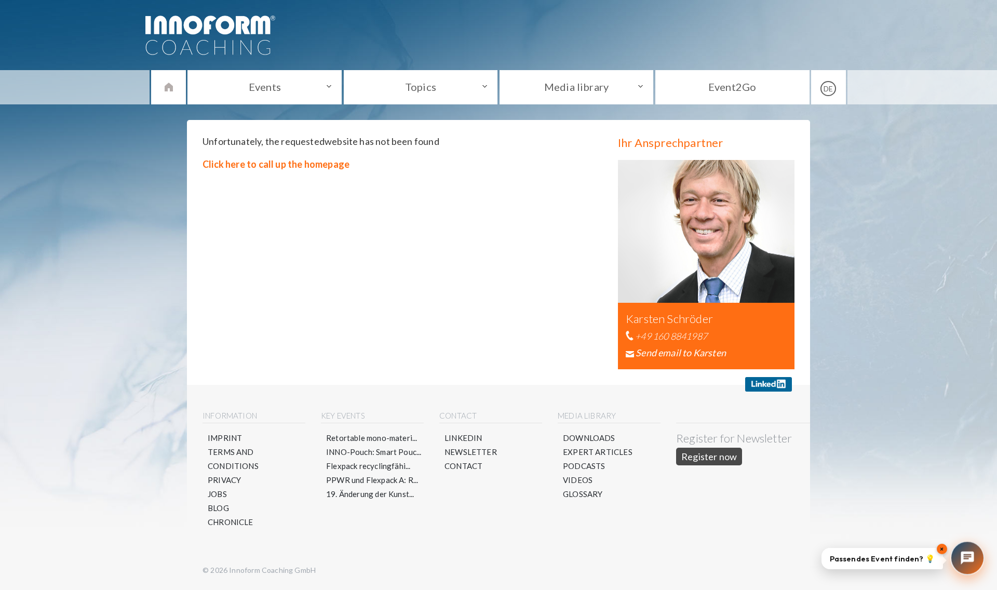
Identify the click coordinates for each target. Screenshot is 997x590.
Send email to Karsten (681, 352)
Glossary (582, 494)
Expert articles (597, 452)
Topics (420, 87)
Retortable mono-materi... (371, 437)
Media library (576, 87)
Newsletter (470, 452)
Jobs (217, 494)
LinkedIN (463, 437)
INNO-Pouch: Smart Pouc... (374, 452)
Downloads (589, 437)
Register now (709, 456)
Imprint (225, 437)
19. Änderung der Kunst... (370, 494)
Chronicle (230, 522)
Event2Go (732, 87)
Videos (577, 480)
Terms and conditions (233, 459)
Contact (463, 466)
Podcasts (584, 466)
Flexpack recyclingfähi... (368, 466)
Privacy (224, 480)
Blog (218, 508)
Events (265, 87)
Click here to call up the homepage (276, 164)
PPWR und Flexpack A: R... (372, 480)
